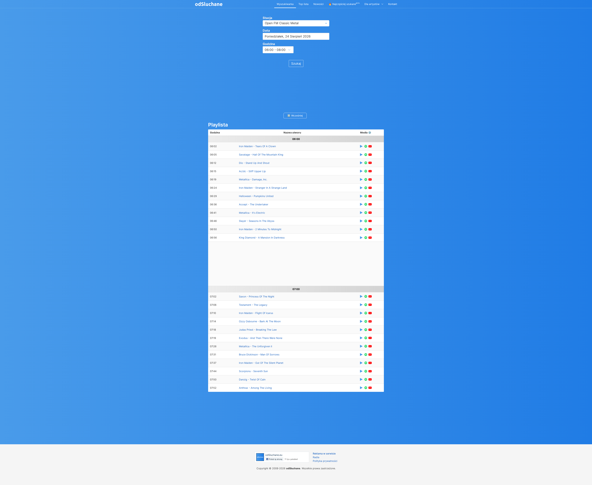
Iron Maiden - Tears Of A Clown (257, 146)
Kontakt (392, 4)
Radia (316, 457)
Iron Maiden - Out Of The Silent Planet (261, 362)
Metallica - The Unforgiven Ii (255, 346)
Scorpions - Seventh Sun (253, 371)
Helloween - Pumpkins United (256, 196)
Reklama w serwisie (324, 453)
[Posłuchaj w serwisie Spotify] (365, 146)
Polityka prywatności (325, 460)
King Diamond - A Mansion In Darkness (262, 237)
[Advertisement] (296, 89)
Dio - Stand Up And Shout (254, 162)
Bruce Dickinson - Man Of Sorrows (259, 354)
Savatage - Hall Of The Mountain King (261, 154)
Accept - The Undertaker (253, 204)
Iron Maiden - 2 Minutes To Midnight (260, 229)
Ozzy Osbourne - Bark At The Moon (260, 321)
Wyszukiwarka (285, 4)
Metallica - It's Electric (252, 212)
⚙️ (369, 132)
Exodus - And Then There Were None (260, 338)
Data (266, 30)
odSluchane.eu (273, 454)
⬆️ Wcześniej (295, 115)
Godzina (269, 44)
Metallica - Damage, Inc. (253, 179)
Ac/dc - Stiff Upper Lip (252, 171)
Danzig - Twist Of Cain (252, 379)
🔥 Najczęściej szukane (344, 4)
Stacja (267, 18)
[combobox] (296, 23)
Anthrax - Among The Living (255, 387)
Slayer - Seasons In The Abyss (256, 220)
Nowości (318, 4)
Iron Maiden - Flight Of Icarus (256, 313)
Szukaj (296, 63)
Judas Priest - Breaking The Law (258, 329)
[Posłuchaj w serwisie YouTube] (370, 146)
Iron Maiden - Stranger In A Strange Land (263, 187)
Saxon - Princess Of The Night (256, 296)
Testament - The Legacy (253, 304)
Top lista (303, 4)
